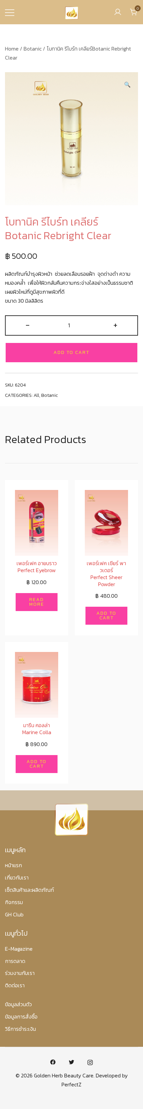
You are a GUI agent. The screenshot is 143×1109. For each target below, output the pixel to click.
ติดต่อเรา (15, 985)
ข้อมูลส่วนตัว (18, 1004)
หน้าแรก (13, 865)
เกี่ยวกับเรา (17, 877)
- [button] (28, 324)
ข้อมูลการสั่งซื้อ (21, 1017)
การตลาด (15, 961)
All (36, 395)
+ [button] (115, 324)
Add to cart (71, 352)
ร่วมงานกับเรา (20, 973)
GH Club (14, 914)
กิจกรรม (14, 902)
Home (12, 49)
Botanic (33, 49)
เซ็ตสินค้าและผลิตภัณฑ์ (29, 890)
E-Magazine (19, 949)
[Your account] (118, 12)
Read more (36, 602)
